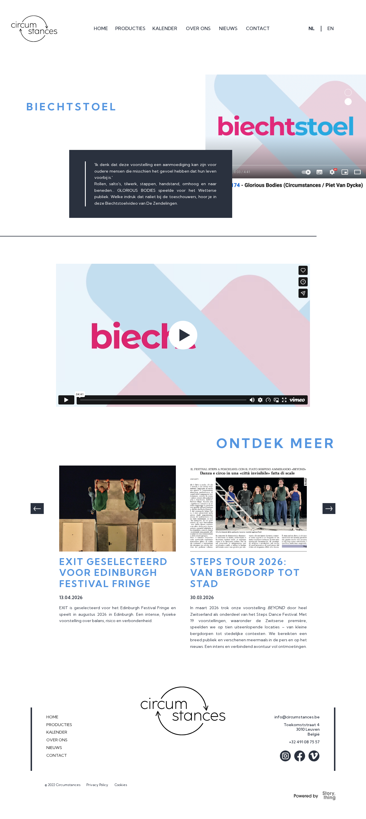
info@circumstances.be (297, 717)
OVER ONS (56, 740)
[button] (130, 28)
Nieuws (54, 747)
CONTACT (56, 755)
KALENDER (56, 732)
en (330, 28)
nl (312, 28)
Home (52, 717)
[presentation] (37, 508)
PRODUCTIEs (59, 724)
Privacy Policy (97, 785)
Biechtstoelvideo (122, 203)
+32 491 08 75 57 (304, 742)
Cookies (121, 785)
